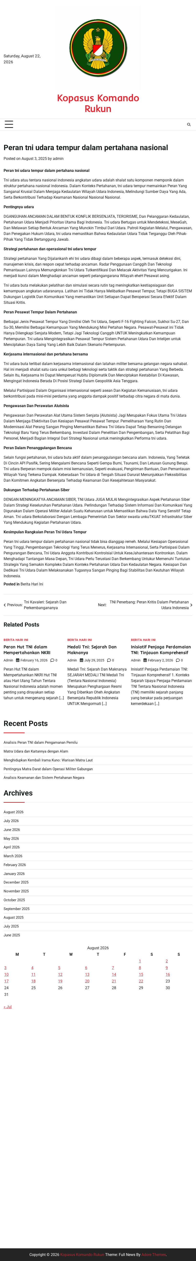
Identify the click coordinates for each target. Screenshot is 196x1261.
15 (141, 974)
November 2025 (16, 891)
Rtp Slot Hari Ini (17, 1169)
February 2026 (15, 865)
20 (87, 981)
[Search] (188, 124)
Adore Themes (154, 1254)
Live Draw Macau (18, 1192)
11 (33, 974)
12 (60, 974)
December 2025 (16, 882)
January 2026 (14, 874)
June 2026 (12, 830)
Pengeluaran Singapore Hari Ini (30, 1054)
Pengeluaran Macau (21, 1065)
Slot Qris (11, 1157)
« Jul (8, 1006)
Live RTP (11, 1100)
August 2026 (13, 812)
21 (114, 981)
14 (114, 974)
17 (6, 981)
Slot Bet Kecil (15, 1214)
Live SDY (11, 1042)
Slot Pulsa (12, 1203)
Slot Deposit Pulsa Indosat (26, 1111)
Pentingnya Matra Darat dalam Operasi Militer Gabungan (48, 769)
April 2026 (12, 847)
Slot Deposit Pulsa (19, 1031)
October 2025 (14, 900)
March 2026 (13, 856)
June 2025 (12, 935)
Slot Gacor (12, 1134)
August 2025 (13, 918)
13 (87, 974)
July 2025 (11, 926)
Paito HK (11, 1077)
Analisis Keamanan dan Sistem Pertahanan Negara (44, 778)
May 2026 (11, 839)
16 (168, 974)
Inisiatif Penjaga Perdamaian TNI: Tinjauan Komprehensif (161, 649)
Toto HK (10, 1226)
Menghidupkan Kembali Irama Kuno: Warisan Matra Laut (48, 760)
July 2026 (11, 821)
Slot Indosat (14, 1123)
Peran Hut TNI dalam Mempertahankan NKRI (27, 649)
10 (6, 974)
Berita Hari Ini (32, 584)
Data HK (11, 1019)
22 (141, 981)
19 (60, 981)
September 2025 (16, 909)
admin (58, 158)
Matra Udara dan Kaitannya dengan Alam (36, 751)
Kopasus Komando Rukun (98, 103)
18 (33, 981)
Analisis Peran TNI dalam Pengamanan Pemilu (40, 743)
